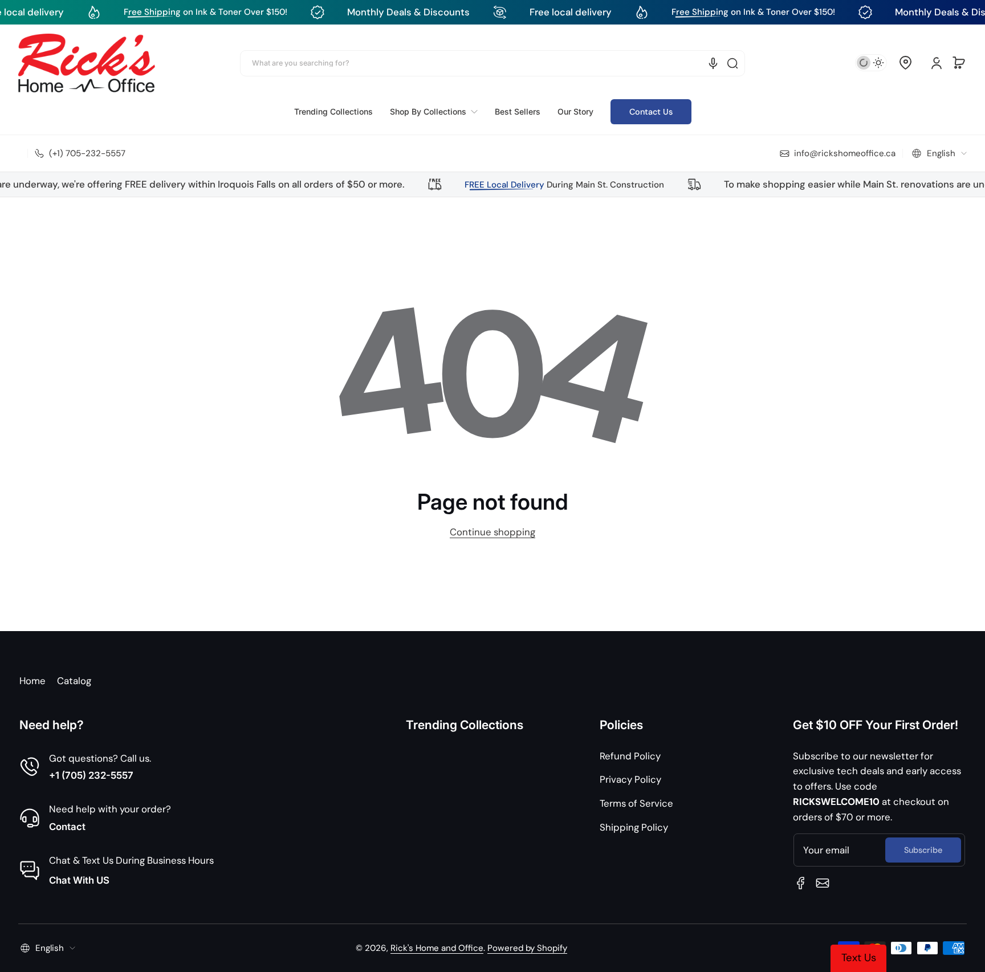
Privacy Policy (630, 779)
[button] (905, 63)
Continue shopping (492, 532)
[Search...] (732, 63)
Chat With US (79, 880)
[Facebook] (801, 883)
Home (32, 680)
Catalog (74, 680)
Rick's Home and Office (436, 948)
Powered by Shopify (527, 948)
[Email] (822, 883)
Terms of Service (636, 803)
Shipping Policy (634, 827)
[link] (433, 111)
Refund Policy (630, 756)
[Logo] (86, 63)
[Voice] (713, 63)
